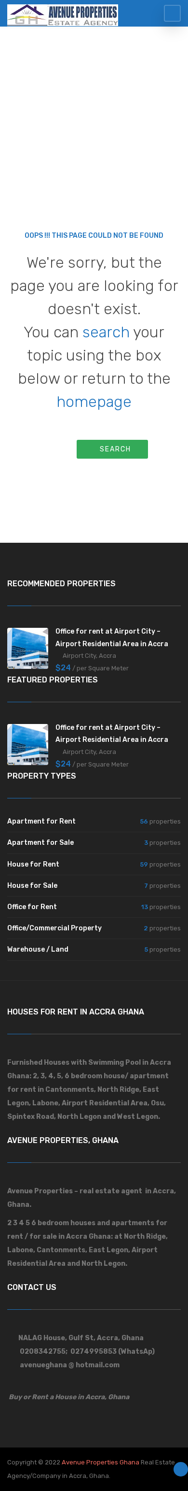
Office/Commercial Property (54, 928)
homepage (94, 401)
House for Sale (32, 886)
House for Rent (33, 864)
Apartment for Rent (41, 821)
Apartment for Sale (40, 843)
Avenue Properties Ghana (100, 1462)
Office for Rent (32, 907)
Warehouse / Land (37, 949)
